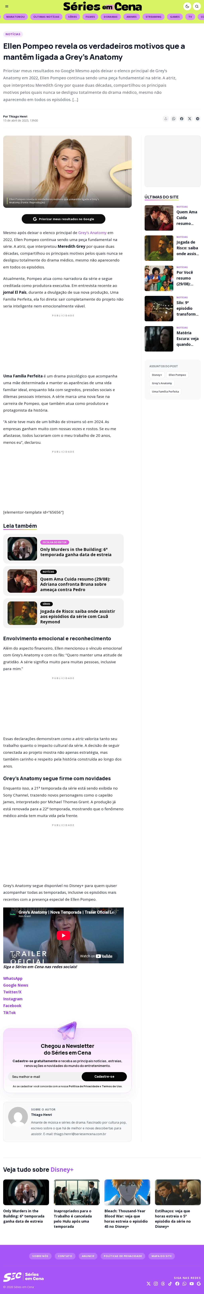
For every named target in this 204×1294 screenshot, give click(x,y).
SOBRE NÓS (40, 1256)
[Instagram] (156, 1284)
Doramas (111, 16)
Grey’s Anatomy (92, 232)
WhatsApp (13, 978)
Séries (72, 16)
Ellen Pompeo (177, 375)
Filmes (90, 16)
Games (175, 16)
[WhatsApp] (184, 1284)
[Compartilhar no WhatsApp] (174, 119)
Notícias (13, 34)
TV (190, 16)
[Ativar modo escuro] (187, 6)
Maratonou (15, 16)
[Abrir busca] (197, 6)
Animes (132, 16)
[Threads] (163, 1284)
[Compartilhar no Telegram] (197, 119)
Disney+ (157, 375)
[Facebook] (177, 1284)
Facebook (12, 1005)
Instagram (13, 999)
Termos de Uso (112, 1086)
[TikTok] (170, 1284)
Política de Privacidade (84, 1086)
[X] (149, 1284)
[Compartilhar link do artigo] (166, 119)
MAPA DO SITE (162, 1256)
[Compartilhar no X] (189, 119)
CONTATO (65, 1256)
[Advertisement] (63, 343)
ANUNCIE (88, 1256)
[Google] (199, 1284)
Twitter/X (12, 992)
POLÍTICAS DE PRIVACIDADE (123, 1256)
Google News (15, 985)
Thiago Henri (18, 116)
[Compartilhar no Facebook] (181, 119)
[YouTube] (192, 1284)
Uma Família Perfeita (165, 391)
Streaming (154, 16)
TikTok (9, 1012)
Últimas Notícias (46, 16)
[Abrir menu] (6, 6)
